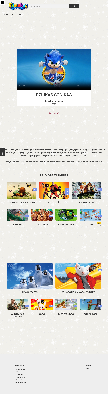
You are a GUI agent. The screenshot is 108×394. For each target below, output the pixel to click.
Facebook (88, 365)
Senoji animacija (20, 382)
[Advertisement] (54, 32)
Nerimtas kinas (20, 377)
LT (54, 109)
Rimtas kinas (20, 380)
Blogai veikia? (54, 113)
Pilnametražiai (20, 372)
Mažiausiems (20, 369)
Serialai (20, 374)
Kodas (2, 152)
